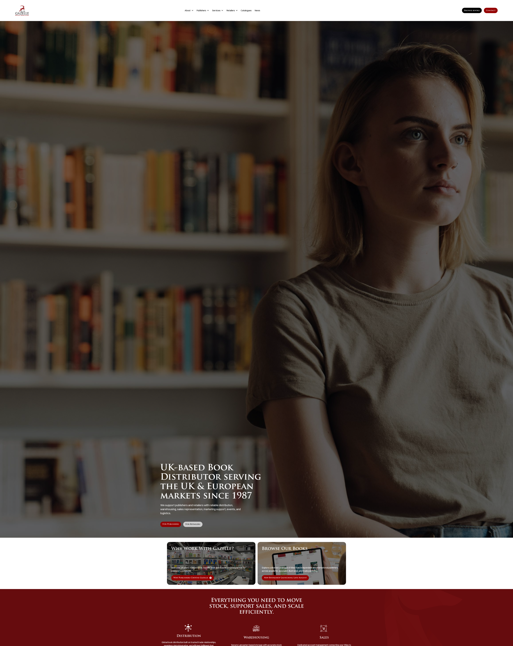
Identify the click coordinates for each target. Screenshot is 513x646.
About (188, 10)
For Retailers (192, 524)
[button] (189, 10)
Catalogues (246, 10)
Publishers (201, 10)
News (257, 10)
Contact (490, 11)
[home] (49, 10)
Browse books (472, 11)
